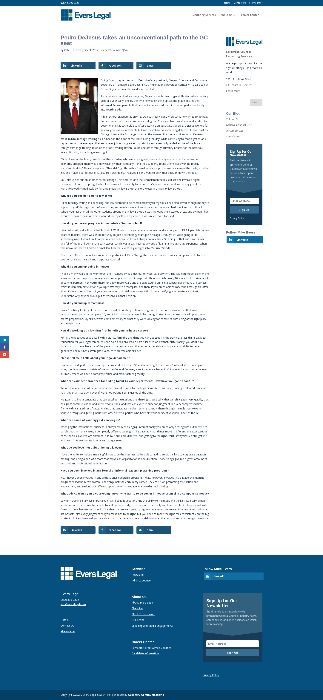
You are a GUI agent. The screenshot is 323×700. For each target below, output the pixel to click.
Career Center (250, 15)
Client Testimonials (143, 614)
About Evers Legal (142, 602)
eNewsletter (255, 3)
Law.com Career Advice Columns (151, 648)
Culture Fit (232, 119)
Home (227, 3)
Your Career (233, 136)
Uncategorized (235, 130)
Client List (137, 608)
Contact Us (240, 3)
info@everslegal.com (73, 604)
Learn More (233, 91)
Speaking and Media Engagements (152, 625)
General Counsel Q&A (114, 50)
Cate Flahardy (72, 50)
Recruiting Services (204, 15)
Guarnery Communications (146, 694)
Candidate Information (145, 653)
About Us (226, 15)
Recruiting (138, 574)
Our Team (138, 620)
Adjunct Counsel (141, 580)
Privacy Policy (237, 218)
